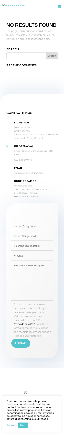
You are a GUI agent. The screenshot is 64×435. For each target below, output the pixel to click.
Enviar (20, 343)
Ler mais (12, 425)
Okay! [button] (23, 425)
